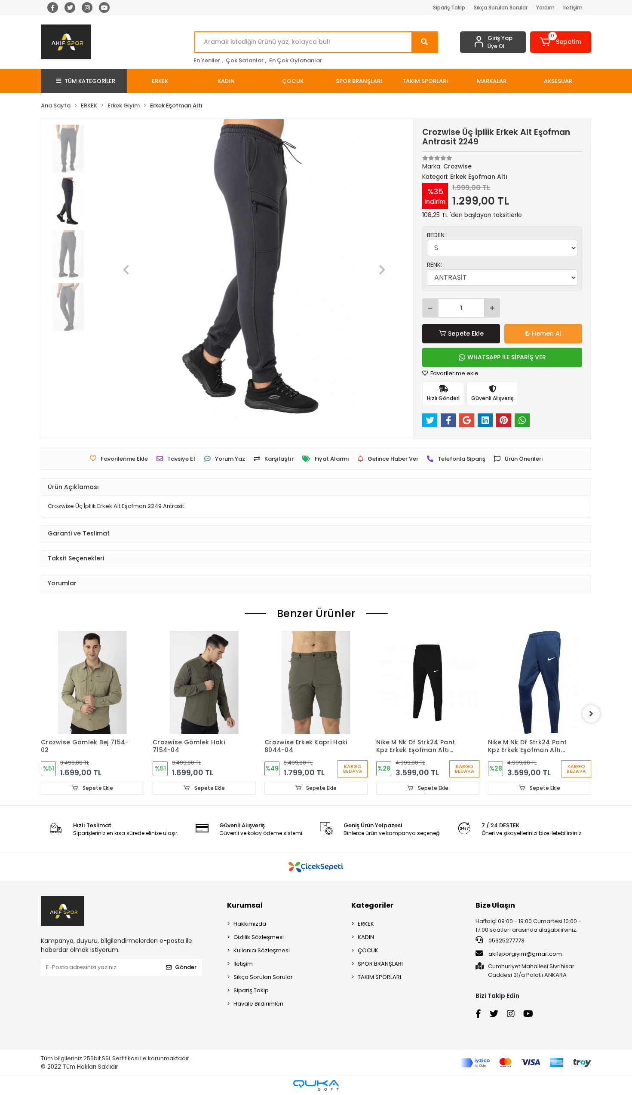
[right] (591, 713)
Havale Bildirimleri (258, 1004)
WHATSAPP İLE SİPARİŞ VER (506, 357)
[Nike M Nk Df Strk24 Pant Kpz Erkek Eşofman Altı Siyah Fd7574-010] (427, 682)
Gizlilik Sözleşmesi (258, 937)
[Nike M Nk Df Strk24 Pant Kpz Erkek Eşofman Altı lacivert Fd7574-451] (539, 682)
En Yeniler (206, 60)
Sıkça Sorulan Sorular (501, 7)
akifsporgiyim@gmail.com (525, 954)
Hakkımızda (249, 924)
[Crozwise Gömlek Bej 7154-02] (92, 682)
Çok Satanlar (245, 60)
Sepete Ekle (466, 333)
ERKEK (366, 924)
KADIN (366, 937)
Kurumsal (245, 905)
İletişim (573, 7)
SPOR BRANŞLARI (380, 964)
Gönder (185, 967)
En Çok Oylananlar (295, 60)
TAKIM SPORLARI (379, 977)
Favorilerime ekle (454, 373)
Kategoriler (372, 905)
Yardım (545, 7)
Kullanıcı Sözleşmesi (261, 950)
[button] (561, 42)
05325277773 (506, 940)
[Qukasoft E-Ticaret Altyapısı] (316, 1085)
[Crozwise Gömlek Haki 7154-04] (204, 682)
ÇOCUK (368, 950)
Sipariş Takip (449, 7)
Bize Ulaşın (495, 905)
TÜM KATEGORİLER (89, 81)
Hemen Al (546, 333)
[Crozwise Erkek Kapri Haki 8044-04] (316, 682)
